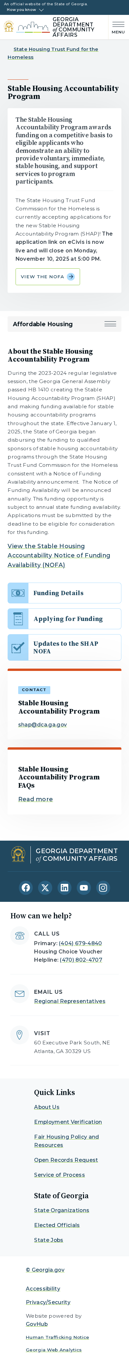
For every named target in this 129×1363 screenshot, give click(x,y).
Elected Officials (57, 1225)
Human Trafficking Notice (57, 1337)
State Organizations (61, 1210)
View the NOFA (42, 276)
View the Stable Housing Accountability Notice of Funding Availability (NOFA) (59, 555)
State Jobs (48, 1240)
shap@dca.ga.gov (42, 725)
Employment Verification (68, 1122)
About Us (47, 1107)
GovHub (37, 1324)
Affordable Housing (43, 324)
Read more (35, 799)
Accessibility (43, 1289)
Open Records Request (66, 1160)
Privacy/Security (48, 1302)
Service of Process (59, 1175)
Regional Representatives (70, 1001)
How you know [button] (21, 10)
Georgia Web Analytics (54, 1349)
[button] (110, 324)
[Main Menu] (116, 27)
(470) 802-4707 (81, 960)
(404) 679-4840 (80, 943)
